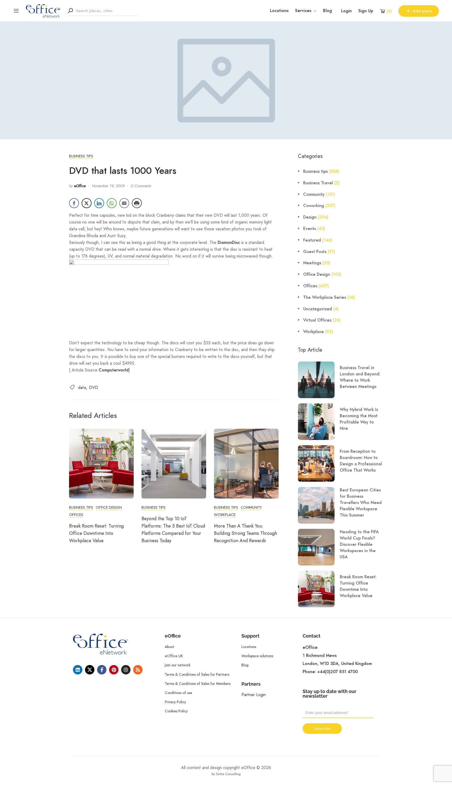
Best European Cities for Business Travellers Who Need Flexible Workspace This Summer (361, 502)
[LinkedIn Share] (99, 203)
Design (310, 217)
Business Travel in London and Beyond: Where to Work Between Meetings (360, 377)
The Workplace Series (324, 297)
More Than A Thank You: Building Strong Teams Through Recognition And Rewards (245, 533)
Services (303, 11)
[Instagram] (126, 669)
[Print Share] (137, 203)
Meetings (312, 263)
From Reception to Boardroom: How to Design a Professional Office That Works (361, 461)
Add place (422, 11)
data (82, 388)
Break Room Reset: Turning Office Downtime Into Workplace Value (96, 533)
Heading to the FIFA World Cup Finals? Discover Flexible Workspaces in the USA (359, 544)
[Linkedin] (77, 669)
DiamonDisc (229, 242)
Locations (279, 11)
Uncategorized (317, 309)
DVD (93, 388)
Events (309, 229)
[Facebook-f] (101, 669)
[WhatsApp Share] (112, 203)
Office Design (109, 507)
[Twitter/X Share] (87, 203)
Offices (76, 514)
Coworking (313, 206)
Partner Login (253, 695)
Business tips (81, 156)
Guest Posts (314, 252)
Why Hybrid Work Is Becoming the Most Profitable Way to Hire (359, 419)
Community (251, 507)
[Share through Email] (124, 203)
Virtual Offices (317, 320)
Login (346, 11)
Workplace (224, 514)
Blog (327, 11)
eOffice (80, 185)
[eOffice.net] (43, 10)
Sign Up (365, 11)
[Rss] (138, 669)
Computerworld (114, 370)
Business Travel (318, 183)
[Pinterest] (113, 669)
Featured (312, 240)
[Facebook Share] (74, 203)
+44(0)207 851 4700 (337, 672)
